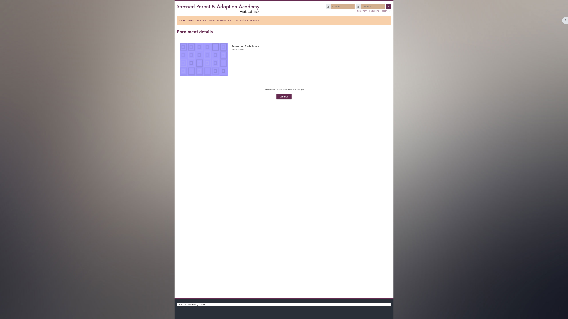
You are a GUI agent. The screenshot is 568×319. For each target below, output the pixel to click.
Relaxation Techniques (245, 46)
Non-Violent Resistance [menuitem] (219, 20)
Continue (284, 96)
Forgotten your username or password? (374, 11)
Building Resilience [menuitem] (196, 20)
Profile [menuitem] (182, 20)
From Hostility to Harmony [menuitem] (245, 20)
